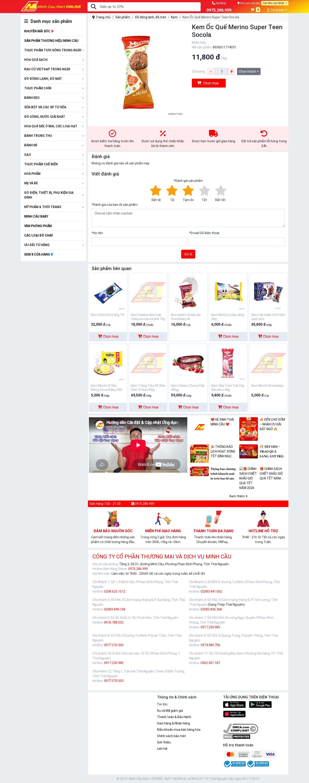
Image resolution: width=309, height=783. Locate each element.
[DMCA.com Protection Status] (236, 736)
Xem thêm (237, 496)
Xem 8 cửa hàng (37, 254)
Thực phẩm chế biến (41, 164)
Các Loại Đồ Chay (38, 235)
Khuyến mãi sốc (37, 31)
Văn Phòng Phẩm (38, 226)
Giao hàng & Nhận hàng (173, 723)
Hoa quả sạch (36, 60)
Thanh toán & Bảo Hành (174, 717)
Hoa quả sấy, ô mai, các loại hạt (50, 126)
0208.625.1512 (114, 591)
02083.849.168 (114, 609)
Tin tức (162, 704)
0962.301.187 (210, 663)
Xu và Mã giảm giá (170, 710)
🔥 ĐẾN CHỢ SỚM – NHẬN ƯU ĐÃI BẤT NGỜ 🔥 (272, 424)
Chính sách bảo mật (171, 736)
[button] (255, 10)
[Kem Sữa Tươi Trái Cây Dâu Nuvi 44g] (228, 362)
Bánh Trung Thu (38, 136)
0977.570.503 (114, 645)
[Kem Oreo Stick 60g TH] (108, 292)
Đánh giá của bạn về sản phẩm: (115, 204)
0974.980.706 (210, 645)
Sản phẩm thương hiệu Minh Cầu (51, 41)
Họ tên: (97, 233)
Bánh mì (30, 145)
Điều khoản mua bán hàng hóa (178, 729)
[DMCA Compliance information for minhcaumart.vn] (240, 728)
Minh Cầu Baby (36, 216)
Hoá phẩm (32, 174)
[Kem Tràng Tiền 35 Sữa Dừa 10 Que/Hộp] (148, 362)
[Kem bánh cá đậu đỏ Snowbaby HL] (188, 292)
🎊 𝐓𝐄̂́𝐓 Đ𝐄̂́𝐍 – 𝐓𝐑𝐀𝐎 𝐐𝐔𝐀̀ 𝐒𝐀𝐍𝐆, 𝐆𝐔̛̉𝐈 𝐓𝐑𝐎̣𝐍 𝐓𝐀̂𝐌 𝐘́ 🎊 (272, 452)
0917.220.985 (210, 627)
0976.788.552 (114, 622)
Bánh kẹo (32, 98)
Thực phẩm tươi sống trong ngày (52, 50)
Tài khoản (277, 10)
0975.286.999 (138, 569)
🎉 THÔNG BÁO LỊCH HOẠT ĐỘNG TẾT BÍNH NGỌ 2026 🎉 (223, 452)
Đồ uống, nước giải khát (44, 117)
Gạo (27, 155)
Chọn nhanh (247, 71)
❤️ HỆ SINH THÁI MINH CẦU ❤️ (222, 422)
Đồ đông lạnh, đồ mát (43, 79)
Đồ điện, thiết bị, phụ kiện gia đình (49, 195)
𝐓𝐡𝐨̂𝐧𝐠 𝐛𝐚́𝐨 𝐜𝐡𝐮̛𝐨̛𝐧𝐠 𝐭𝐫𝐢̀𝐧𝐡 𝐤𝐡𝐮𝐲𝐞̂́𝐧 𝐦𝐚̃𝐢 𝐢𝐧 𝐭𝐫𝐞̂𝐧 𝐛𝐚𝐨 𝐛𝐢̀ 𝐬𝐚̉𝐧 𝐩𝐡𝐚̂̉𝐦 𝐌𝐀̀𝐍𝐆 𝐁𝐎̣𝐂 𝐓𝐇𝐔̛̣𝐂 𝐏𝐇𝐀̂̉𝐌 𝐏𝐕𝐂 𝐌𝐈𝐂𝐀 (224, 474)
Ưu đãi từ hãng (37, 245)
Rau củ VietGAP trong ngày (47, 69)
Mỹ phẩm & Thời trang (42, 207)
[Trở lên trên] (302, 775)
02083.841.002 (211, 591)
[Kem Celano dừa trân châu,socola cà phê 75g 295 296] (148, 292)
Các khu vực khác (274, 3)
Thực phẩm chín (37, 88)
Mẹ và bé (31, 183)
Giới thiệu (164, 742)
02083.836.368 (211, 609)
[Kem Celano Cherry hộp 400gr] (188, 362)
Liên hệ (162, 748)
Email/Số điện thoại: (204, 233)
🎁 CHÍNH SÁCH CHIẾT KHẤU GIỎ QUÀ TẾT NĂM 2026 (271, 474)
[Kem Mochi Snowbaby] (268, 362)
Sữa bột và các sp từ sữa (45, 107)
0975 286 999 (144, 503)
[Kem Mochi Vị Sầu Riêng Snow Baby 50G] (108, 362)
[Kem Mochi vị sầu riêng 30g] (228, 292)
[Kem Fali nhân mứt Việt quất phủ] (268, 292)
